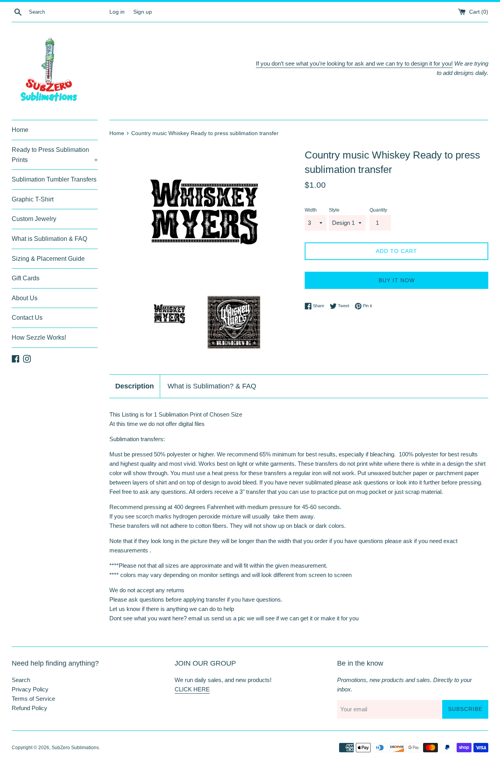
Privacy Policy (30, 689)
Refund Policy (29, 708)
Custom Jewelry (34, 218)
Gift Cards (25, 278)
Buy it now (397, 280)
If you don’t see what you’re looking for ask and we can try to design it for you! (354, 63)
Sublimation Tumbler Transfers (54, 179)
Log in (117, 12)
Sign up (142, 12)
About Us (25, 298)
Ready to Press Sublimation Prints (55, 154)
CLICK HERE (192, 689)
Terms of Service (33, 698)
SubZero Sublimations (75, 747)
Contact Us (27, 317)
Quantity (378, 210)
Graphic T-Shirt (33, 199)
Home (20, 129)
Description (134, 386)
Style (334, 210)
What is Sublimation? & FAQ (212, 386)
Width (311, 210)
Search (21, 680)
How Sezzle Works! (39, 337)
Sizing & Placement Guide (48, 258)
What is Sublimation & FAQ (49, 238)
